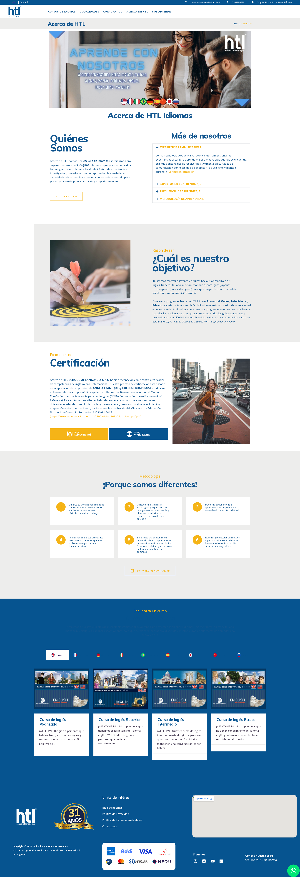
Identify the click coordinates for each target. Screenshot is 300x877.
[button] (201, 147)
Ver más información (181, 171)
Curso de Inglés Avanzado (53, 721)
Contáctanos (110, 826)
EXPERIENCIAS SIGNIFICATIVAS (180, 147)
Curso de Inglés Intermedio (171, 721)
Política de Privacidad (115, 814)
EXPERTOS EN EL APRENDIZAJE (180, 184)
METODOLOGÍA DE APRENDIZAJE (182, 199)
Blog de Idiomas (112, 807)
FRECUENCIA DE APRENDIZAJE (180, 191)
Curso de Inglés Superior (120, 719)
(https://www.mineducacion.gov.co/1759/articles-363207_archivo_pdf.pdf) (95, 416)
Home (235, 24)
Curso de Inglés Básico (236, 719)
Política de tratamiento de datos (122, 820)
